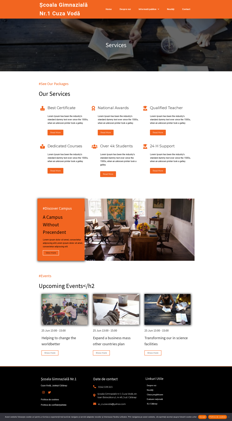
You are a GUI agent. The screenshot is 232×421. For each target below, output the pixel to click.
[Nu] (228, 417)
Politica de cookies (217, 417)
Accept (202, 417)
